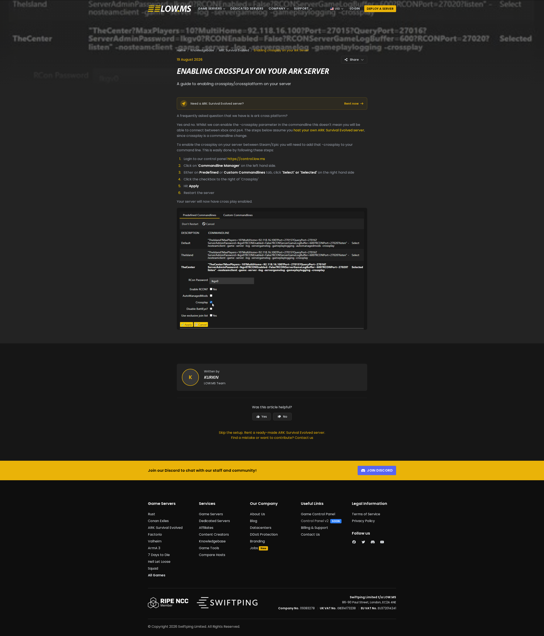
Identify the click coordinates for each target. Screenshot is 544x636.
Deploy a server (380, 9)
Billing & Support (314, 527)
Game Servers (210, 8)
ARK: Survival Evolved (234, 50)
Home (181, 50)
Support (301, 8)
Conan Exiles (158, 520)
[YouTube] (382, 542)
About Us (257, 514)
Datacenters (260, 527)
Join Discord (380, 470)
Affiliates (206, 527)
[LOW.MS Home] (169, 9)
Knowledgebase (202, 50)
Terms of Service (366, 514)
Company (277, 8)
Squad (153, 568)
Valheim (155, 541)
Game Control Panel (318, 514)
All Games (156, 575)
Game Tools (209, 548)
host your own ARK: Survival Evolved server (328, 130)
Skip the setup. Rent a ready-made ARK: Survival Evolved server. (272, 432)
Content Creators (214, 534)
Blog (253, 520)
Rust (151, 514)
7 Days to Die (159, 554)
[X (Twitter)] (363, 542)
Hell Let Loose (159, 561)
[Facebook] (354, 542)
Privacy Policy (363, 520)
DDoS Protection (264, 534)
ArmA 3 (154, 548)
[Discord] (373, 542)
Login (355, 8)
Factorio (155, 534)
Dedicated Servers (246, 8)
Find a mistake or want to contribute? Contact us (272, 437)
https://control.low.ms (246, 158)
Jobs (254, 548)
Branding (257, 541)
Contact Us (310, 534)
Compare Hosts (212, 554)
